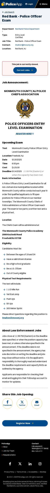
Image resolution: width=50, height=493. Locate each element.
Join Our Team (8, 451)
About (5, 447)
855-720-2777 (37, 451)
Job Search (9, 12)
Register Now (23, 423)
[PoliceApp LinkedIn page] (30, 463)
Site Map (43, 472)
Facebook (7, 405)
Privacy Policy (9, 472)
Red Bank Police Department (27, 29)
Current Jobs (23, 70)
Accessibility (33, 472)
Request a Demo (9, 455)
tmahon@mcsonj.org (24, 45)
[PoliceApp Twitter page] (20, 463)
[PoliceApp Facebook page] (10, 463)
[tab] (25, 178)
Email (36, 405)
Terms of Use (21, 472)
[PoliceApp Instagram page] (40, 463)
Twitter (22, 405)
